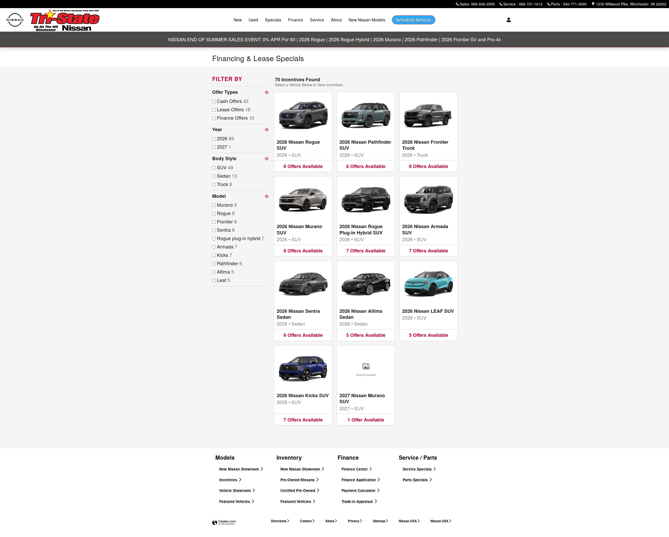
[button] (303, 132)
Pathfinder (229, 263)
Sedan (227, 175)
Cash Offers (233, 100)
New (238, 19)
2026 (225, 138)
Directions (278, 520)
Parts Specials (416, 479)
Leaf (223, 279)
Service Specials (418, 468)
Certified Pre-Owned (298, 490)
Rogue (226, 213)
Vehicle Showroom (235, 490)
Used (253, 19)
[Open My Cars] (507, 19)
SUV (225, 167)
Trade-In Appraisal (358, 501)
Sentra (226, 229)
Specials (273, 19)
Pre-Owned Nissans (298, 479)
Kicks (224, 254)
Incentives (228, 479)
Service (317, 19)
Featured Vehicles (235, 501)
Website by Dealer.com (224, 523)
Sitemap (379, 520)
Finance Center (355, 468)
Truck (224, 184)
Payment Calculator (359, 490)
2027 (224, 146)
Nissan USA (408, 520)
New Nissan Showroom (239, 468)
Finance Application (359, 479)
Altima (225, 271)
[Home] (15, 19)
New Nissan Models (367, 19)
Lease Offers (233, 109)
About (336, 19)
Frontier (227, 221)
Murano (227, 204)
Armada (227, 246)
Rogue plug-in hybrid (240, 238)
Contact (306, 520)
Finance (295, 19)
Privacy (353, 520)
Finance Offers (235, 117)
